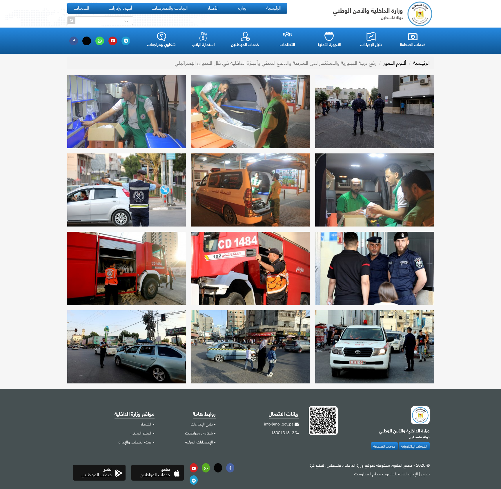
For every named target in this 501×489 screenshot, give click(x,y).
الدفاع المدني (141, 432)
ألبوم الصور (394, 62)
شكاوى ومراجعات (199, 432)
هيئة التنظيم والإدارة (135, 441)
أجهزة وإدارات (120, 7)
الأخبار (213, 7)
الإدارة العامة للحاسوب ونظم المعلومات (386, 473)
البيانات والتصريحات (170, 7)
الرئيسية (273, 7)
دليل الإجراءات (202, 423)
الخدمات (81, 7)
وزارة (242, 7)
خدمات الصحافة (384, 446)
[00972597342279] (206, 467)
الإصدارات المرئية (199, 441)
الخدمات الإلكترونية (414, 446)
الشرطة (146, 423)
